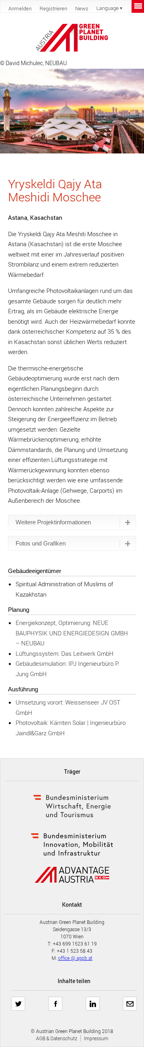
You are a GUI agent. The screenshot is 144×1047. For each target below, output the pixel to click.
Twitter (18, 1000)
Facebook (55, 1000)
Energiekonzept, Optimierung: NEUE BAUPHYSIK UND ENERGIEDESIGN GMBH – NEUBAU (72, 633)
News (81, 8)
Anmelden (20, 8)
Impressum (96, 1038)
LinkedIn (92, 1000)
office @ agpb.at (75, 958)
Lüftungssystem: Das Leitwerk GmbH (65, 653)
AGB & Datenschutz (56, 1038)
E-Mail (130, 1000)
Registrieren (53, 8)
